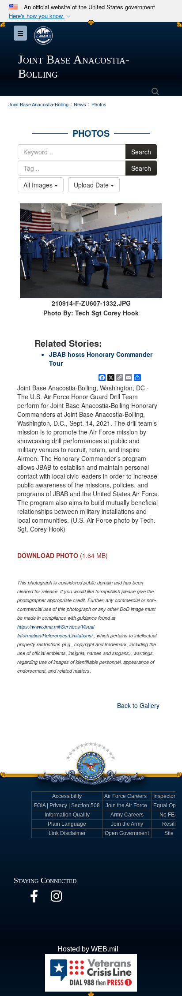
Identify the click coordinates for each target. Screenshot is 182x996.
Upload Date (92, 184)
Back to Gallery (138, 705)
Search (141, 151)
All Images (38, 184)
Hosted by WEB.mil (87, 949)
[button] (40, 16)
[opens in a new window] (34, 898)
